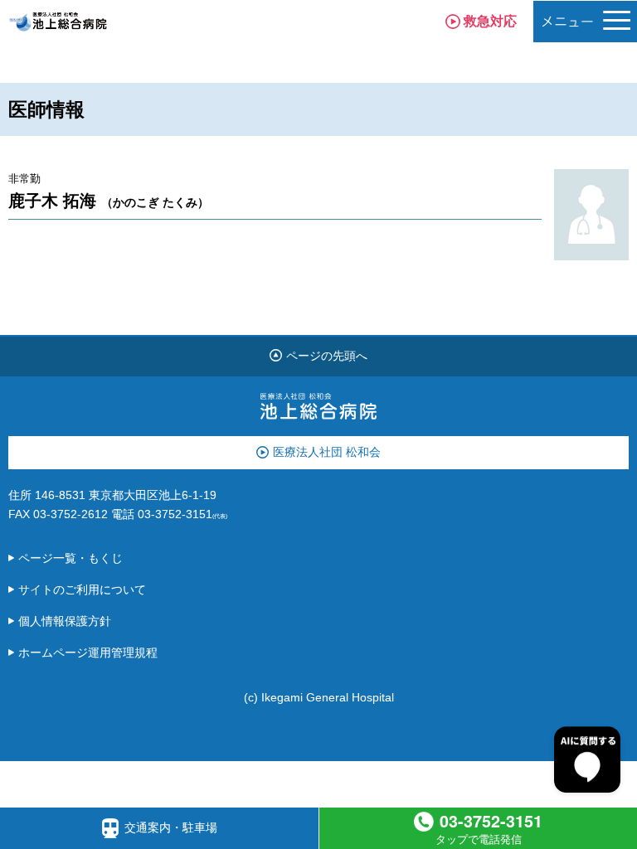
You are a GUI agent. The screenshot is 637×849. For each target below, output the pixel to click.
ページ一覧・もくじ (70, 558)
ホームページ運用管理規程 (88, 652)
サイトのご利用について (82, 589)
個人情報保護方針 (64, 621)
